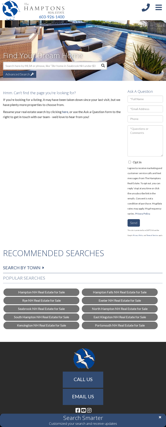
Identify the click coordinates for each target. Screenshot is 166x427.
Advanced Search (17, 74)
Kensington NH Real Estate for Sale (41, 325)
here (65, 112)
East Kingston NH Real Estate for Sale (120, 317)
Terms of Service (152, 235)
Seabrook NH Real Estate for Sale (41, 309)
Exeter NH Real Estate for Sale (120, 300)
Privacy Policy (142, 213)
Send (133, 223)
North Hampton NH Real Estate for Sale (120, 309)
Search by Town (21, 267)
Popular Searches (24, 277)
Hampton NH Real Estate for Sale (41, 292)
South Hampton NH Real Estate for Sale (41, 317)
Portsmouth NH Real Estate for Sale (120, 325)
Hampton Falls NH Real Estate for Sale (120, 292)
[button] (103, 66)
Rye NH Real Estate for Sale (41, 300)
